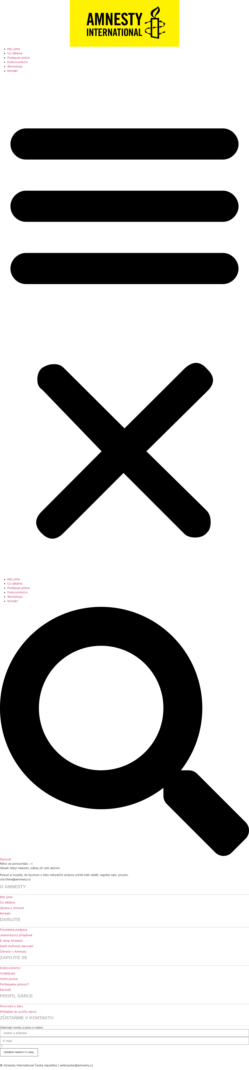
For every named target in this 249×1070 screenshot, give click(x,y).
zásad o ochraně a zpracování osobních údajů (76, 1046)
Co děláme (14, 53)
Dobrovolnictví (17, 62)
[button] (124, 327)
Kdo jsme (13, 49)
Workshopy (15, 66)
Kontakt (12, 71)
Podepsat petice (18, 57)
